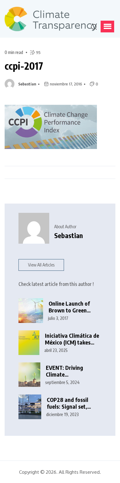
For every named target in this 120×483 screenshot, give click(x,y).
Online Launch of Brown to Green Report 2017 (69, 307)
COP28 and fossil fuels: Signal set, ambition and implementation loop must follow (72, 403)
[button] (107, 26)
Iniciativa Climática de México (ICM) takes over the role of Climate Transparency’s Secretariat (72, 339)
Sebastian (27, 83)
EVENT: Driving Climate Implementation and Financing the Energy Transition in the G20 (72, 371)
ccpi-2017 (24, 66)
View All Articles (41, 264)
